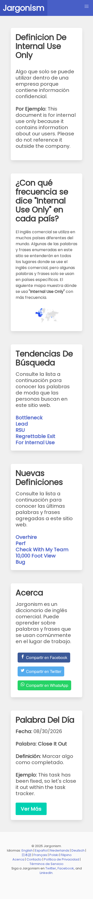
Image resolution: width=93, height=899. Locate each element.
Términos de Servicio (46, 863)
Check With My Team (42, 549)
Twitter (50, 868)
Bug (20, 561)
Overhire (26, 537)
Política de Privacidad (61, 859)
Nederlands (59, 850)
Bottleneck (29, 417)
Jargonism (23, 7)
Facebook (66, 868)
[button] (86, 6)
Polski (54, 855)
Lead (22, 423)
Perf (21, 543)
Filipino (66, 855)
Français (40, 855)
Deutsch (78, 850)
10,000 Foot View (36, 555)
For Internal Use (35, 442)
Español (41, 850)
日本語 (26, 855)
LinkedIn (46, 872)
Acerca (18, 859)
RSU (20, 430)
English (27, 850)
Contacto (34, 859)
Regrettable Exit (35, 436)
